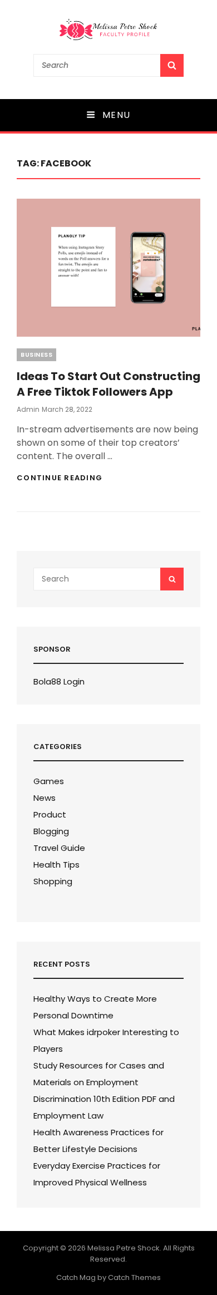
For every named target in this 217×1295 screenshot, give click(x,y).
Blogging (51, 831)
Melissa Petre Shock (123, 1248)
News (44, 798)
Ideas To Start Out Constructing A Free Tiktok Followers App (108, 384)
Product (49, 814)
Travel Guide (59, 848)
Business (36, 354)
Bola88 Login (59, 681)
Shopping (52, 881)
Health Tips (56, 864)
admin (28, 409)
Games (48, 781)
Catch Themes (134, 1277)
